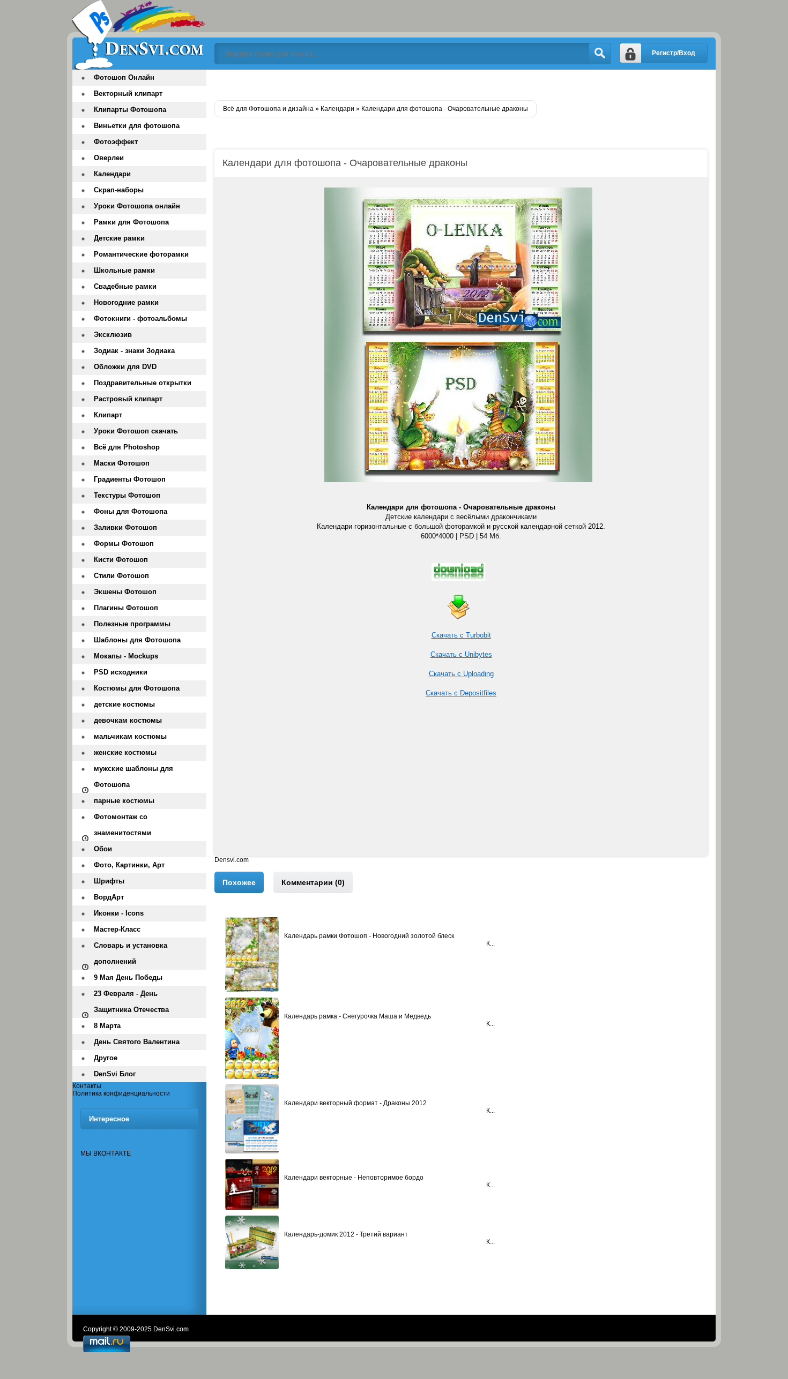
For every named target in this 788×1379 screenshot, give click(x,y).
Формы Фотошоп (124, 543)
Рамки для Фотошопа (131, 222)
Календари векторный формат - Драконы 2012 (355, 1103)
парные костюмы (124, 801)
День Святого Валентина (137, 1042)
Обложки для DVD (125, 367)
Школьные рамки (124, 270)
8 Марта (107, 1026)
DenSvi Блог (115, 1074)
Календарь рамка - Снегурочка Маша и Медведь (357, 1016)
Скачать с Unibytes (461, 654)
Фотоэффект (116, 142)
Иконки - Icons (119, 913)
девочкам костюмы (128, 720)
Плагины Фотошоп (126, 608)
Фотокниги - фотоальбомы (140, 318)
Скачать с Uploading (461, 674)
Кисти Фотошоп (121, 560)
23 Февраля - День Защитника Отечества (131, 1002)
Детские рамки (119, 238)
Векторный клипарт (128, 93)
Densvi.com (231, 860)
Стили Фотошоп (121, 576)
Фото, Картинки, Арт (129, 865)
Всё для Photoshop (127, 447)
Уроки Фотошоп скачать (136, 431)
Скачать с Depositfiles (461, 693)
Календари (112, 174)
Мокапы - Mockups (126, 656)
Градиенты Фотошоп (130, 479)
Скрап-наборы (119, 190)
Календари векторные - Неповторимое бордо (353, 1177)
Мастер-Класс (117, 929)
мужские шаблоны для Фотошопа (133, 777)
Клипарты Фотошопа (130, 110)
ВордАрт (109, 897)
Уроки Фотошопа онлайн (137, 206)
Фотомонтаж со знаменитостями (122, 825)
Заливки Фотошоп (125, 527)
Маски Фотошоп (122, 463)
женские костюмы (125, 752)
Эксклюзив (113, 335)
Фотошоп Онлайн (124, 77)
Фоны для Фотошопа (130, 511)
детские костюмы (124, 704)
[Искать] (600, 53)
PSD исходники (120, 672)
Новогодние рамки (126, 302)
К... (490, 943)
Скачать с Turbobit (461, 635)
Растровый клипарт (128, 399)
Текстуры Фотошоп (127, 495)
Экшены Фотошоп (125, 592)
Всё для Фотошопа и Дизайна (139, 35)
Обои (103, 849)
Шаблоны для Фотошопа (137, 640)
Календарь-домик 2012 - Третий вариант (346, 1234)
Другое (105, 1058)
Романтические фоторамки (141, 254)
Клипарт (108, 415)
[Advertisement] (461, 781)
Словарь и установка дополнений (130, 953)
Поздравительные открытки (142, 383)
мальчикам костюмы (130, 736)
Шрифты (109, 881)
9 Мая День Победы (128, 977)
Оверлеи (109, 158)
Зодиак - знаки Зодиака (134, 351)
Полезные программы (132, 624)
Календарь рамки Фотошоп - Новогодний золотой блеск (369, 936)
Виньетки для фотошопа (137, 126)
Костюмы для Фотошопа (137, 688)
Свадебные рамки (125, 286)
